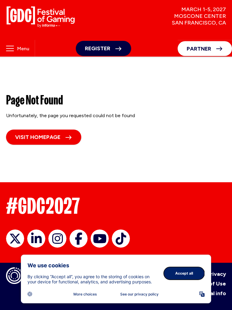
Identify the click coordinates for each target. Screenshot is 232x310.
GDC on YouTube (100, 238)
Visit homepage (37, 137)
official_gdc (15, 238)
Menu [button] (23, 48)
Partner (199, 48)
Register (97, 48)
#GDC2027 (43, 205)
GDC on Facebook (78, 238)
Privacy (216, 274)
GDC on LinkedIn (36, 238)
